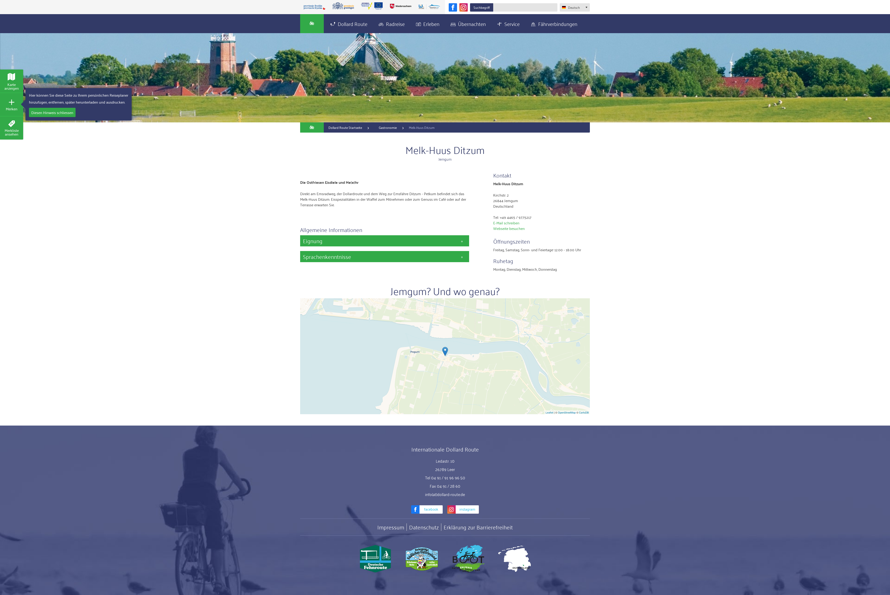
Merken (11, 108)
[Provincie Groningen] (343, 6)
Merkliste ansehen (12, 132)
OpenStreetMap (567, 412)
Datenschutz (424, 527)
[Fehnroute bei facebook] (453, 7)
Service (512, 23)
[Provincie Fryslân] (314, 7)
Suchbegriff (482, 7)
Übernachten (472, 23)
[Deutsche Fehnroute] (375, 559)
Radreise (395, 23)
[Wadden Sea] (429, 7)
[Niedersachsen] (400, 6)
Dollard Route (352, 23)
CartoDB (584, 412)
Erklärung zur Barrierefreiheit (478, 527)
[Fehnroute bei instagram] (463, 7)
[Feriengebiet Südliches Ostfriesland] (422, 559)
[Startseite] (312, 23)
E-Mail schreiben (506, 223)
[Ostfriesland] (514, 559)
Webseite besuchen (509, 228)
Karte (11, 86)
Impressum (390, 527)
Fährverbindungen (557, 23)
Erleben (431, 23)
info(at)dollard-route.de (445, 494)
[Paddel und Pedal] (468, 559)
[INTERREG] (372, 6)
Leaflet (549, 412)
